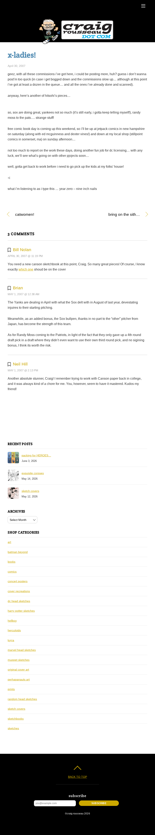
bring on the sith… (111, 214)
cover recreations (19, 591)
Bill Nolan (22, 249)
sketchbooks (16, 718)
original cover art (18, 669)
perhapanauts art (19, 679)
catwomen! (24, 214)
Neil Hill (20, 364)
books (11, 561)
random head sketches (22, 699)
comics (12, 571)
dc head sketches (19, 601)
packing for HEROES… (36, 455)
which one (26, 269)
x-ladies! (22, 55)
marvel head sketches (22, 650)
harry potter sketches (21, 610)
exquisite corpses (33, 473)
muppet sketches (18, 659)
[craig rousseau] (77, 44)
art (9, 542)
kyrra (11, 640)
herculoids (14, 630)
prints (11, 689)
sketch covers (30, 491)
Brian (18, 287)
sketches (13, 728)
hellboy (12, 620)
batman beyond (18, 552)
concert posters (17, 581)
